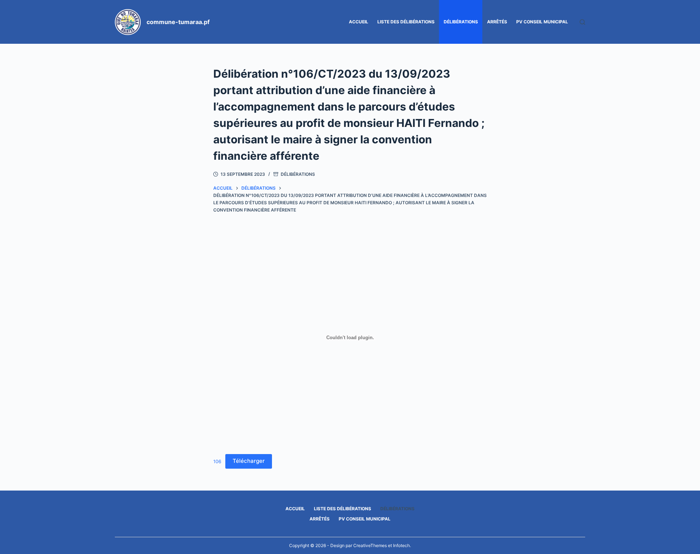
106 (217, 461)
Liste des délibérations (406, 21)
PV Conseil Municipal (542, 21)
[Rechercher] (582, 22)
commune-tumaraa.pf (178, 22)
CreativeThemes (370, 545)
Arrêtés (497, 21)
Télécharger (249, 460)
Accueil (358, 21)
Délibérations (461, 21)
